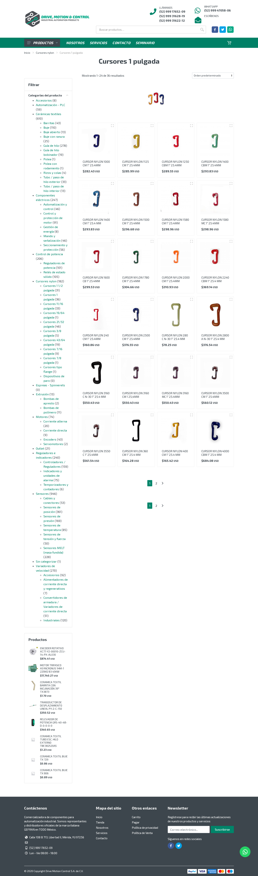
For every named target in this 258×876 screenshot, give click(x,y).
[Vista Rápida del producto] (112, 125)
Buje (46, 127)
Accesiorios (44, 100)
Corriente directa (55, 430)
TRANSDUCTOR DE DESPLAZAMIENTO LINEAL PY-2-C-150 (51, 705)
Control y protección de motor (53, 218)
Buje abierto (51, 132)
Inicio (27, 52)
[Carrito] (229, 43)
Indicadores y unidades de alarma (52, 475)
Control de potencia (49, 254)
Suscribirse (222, 829)
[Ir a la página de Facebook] (215, 29)
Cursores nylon (45, 52)
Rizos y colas (52, 172)
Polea (47, 159)
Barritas (48, 123)
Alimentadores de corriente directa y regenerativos (55, 584)
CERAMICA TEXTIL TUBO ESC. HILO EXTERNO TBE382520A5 (50, 741)
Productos (43, 43)
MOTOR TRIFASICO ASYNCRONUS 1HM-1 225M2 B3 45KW (52, 668)
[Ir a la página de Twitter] (222, 29)
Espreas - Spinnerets (50, 385)
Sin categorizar (46, 561)
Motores (42, 417)
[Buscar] (202, 30)
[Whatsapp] (230, 29)
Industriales (51, 620)
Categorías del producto (45, 95)
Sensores (42, 493)
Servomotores (53, 444)
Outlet (40, 448)
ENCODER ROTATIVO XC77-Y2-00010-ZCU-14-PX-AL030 (52, 651)
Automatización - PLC (50, 105)
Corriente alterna (55, 421)
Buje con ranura (54, 136)
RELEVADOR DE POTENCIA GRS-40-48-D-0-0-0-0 (53, 722)
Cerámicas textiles (48, 114)
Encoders (49, 439)
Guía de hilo (51, 145)
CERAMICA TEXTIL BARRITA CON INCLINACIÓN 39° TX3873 (50, 686)
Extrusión (42, 394)
